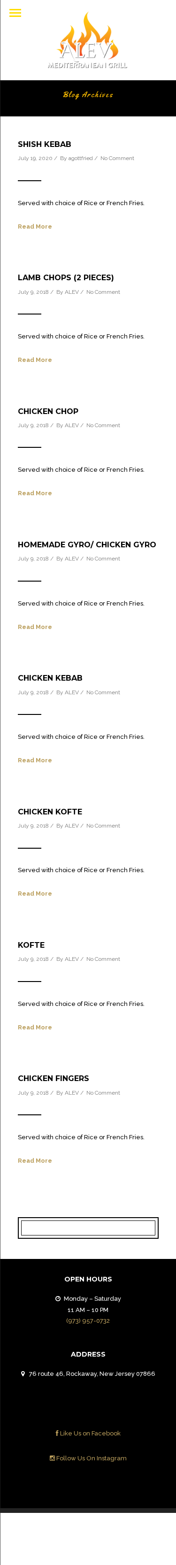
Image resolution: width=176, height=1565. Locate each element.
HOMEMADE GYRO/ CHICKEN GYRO (87, 544)
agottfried (81, 158)
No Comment (117, 158)
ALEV (72, 292)
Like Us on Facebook (90, 1433)
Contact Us (132, 1527)
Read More (35, 226)
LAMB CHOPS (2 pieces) (66, 277)
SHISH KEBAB (44, 144)
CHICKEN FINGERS (53, 1078)
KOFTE (31, 945)
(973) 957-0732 (88, 1320)
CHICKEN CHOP (48, 411)
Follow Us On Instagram (91, 1458)
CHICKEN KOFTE (50, 811)
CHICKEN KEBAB (50, 678)
